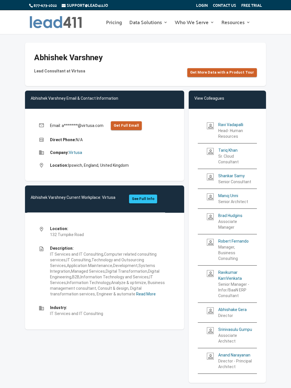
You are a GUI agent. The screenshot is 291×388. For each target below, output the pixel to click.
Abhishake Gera (232, 309)
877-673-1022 (45, 5)
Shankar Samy (231, 176)
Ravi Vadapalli (230, 124)
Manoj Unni (228, 195)
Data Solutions (145, 23)
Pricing (114, 23)
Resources (233, 23)
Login (202, 6)
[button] (222, 72)
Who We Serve (192, 23)
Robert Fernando (233, 241)
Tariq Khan (228, 150)
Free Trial (251, 6)
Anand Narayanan (234, 355)
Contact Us (224, 6)
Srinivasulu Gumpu (235, 329)
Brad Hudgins (230, 215)
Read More (145, 294)
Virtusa (75, 152)
